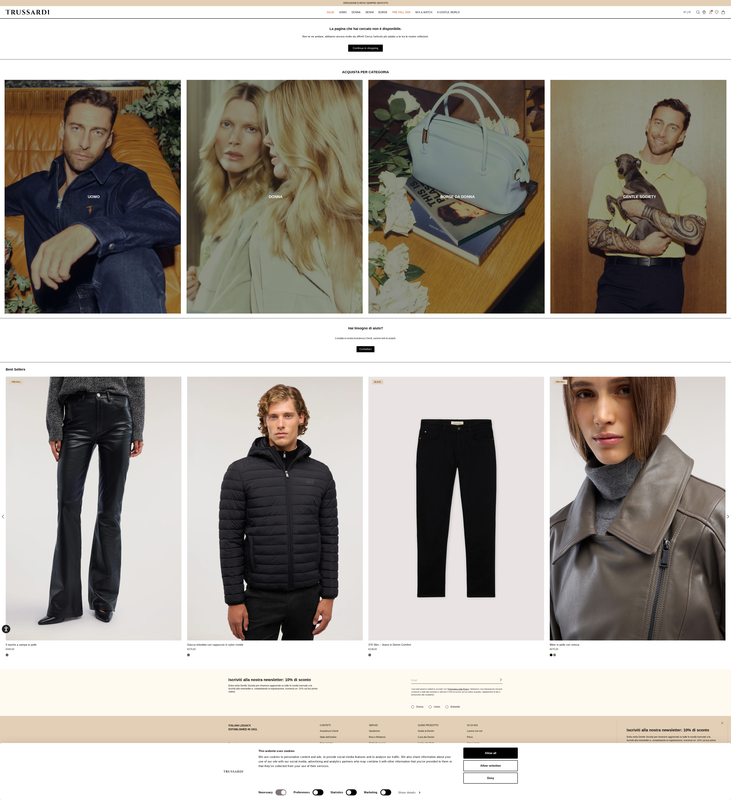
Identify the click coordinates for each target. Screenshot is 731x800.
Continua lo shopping (365, 48)
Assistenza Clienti (329, 731)
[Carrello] (723, 12)
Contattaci (365, 349)
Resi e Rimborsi (377, 737)
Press (470, 737)
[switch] (318, 792)
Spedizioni (374, 731)
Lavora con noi (474, 731)
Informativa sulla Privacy (458, 689)
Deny (490, 778)
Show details (407, 792)
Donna (419, 706)
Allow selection (490, 765)
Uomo (437, 706)
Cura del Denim (426, 737)
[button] (330, 12)
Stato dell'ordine (328, 737)
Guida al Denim (426, 731)
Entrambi (455, 706)
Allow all (490, 753)
